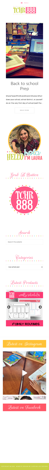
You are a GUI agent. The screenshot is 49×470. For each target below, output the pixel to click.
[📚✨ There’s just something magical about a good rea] (24, 373)
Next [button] (40, 307)
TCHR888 (24, 10)
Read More (24, 110)
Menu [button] (26, 3)
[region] (24, 307)
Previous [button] (9, 307)
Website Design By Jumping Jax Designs (32, 466)
